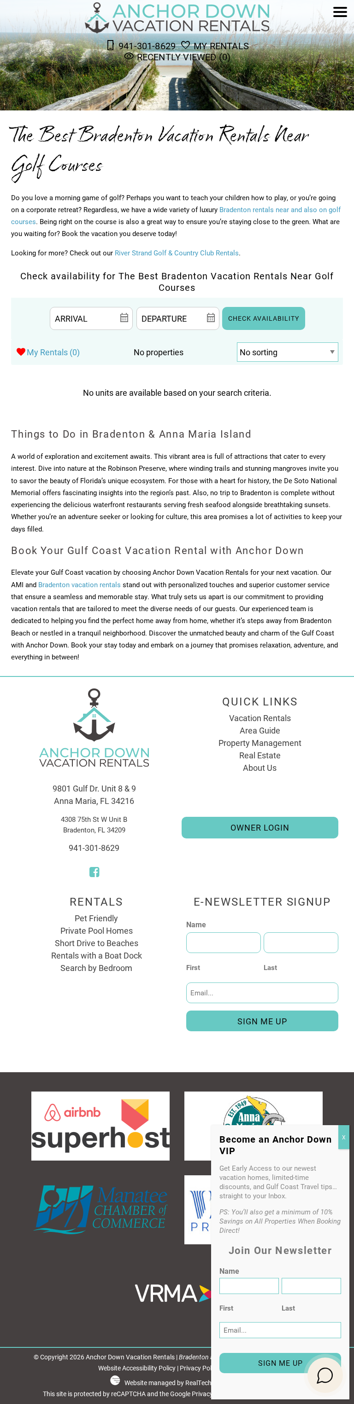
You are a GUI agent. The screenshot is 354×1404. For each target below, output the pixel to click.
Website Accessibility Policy (137, 1368)
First (193, 967)
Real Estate (260, 755)
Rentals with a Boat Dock (96, 955)
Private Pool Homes (96, 930)
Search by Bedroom (96, 967)
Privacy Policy (199, 1368)
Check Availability (263, 318)
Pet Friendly (96, 918)
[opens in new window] (94, 872)
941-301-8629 (94, 847)
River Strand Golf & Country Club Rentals (177, 252)
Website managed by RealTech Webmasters (186, 1383)
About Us (260, 767)
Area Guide (260, 730)
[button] (340, 38)
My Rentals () (53, 352)
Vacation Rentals (260, 717)
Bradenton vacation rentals (79, 584)
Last (270, 967)
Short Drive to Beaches (96, 942)
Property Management (259, 742)
